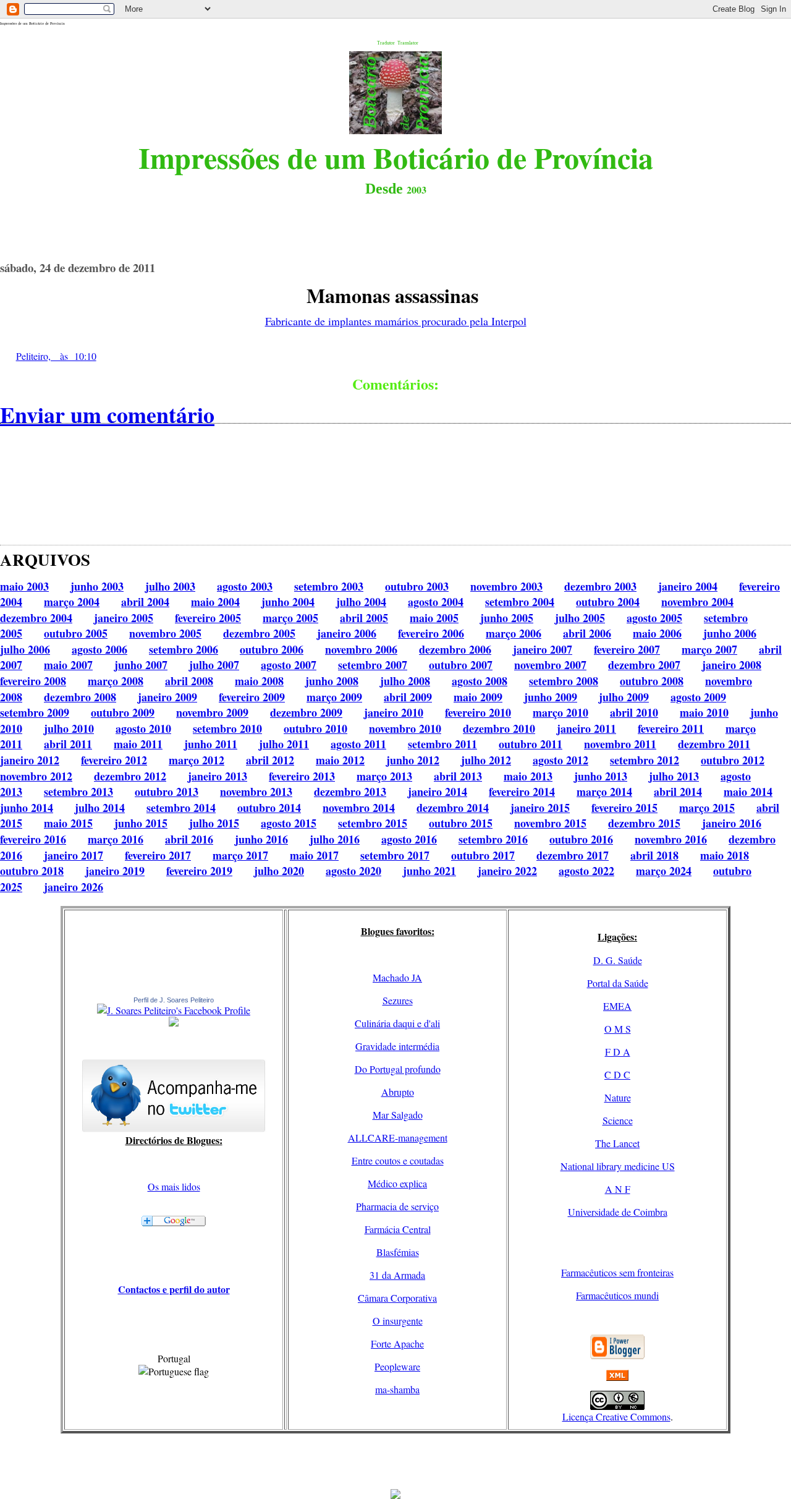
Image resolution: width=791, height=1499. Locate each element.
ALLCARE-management (397, 1137)
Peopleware (397, 1366)
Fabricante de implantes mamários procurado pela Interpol (396, 321)
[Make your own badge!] (174, 1024)
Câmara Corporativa (397, 1297)
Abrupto (397, 1091)
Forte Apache (397, 1343)
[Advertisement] (395, 1461)
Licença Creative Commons (616, 1416)
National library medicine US (617, 1165)
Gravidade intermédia (397, 1046)
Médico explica (397, 1183)
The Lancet (617, 1143)
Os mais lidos (174, 1186)
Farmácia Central (398, 1229)
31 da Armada (397, 1274)
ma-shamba (397, 1389)
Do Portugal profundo (398, 1068)
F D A (617, 1051)
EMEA (617, 1005)
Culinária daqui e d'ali (397, 1023)
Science (618, 1120)
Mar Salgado (398, 1114)
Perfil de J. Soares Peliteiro (173, 1000)
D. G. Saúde (617, 960)
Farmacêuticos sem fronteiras (617, 1272)
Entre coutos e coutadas (398, 1160)
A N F (617, 1188)
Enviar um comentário (107, 414)
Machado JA (397, 977)
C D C (617, 1074)
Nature (617, 1097)
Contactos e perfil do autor (174, 1289)
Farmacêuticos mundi (617, 1295)
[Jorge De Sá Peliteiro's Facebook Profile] (173, 1010)
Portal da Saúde (617, 982)
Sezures (398, 1000)
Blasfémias (397, 1251)
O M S (617, 1028)
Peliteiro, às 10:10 (56, 355)
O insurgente (398, 1320)
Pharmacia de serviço (397, 1206)
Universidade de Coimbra (617, 1211)
